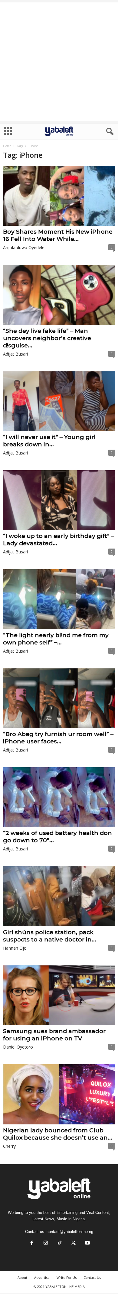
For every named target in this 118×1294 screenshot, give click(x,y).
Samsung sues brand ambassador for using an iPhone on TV (54, 1035)
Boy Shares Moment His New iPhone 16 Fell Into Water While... (58, 235)
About (22, 1277)
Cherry (9, 1146)
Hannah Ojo (15, 948)
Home (7, 146)
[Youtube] (86, 1243)
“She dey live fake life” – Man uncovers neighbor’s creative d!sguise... (47, 338)
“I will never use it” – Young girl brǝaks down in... (49, 441)
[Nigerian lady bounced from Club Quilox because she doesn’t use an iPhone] (59, 1094)
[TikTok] (60, 1243)
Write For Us (67, 1277)
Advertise (42, 1277)
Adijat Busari (15, 354)
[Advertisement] (59, 61)
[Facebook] (32, 1243)
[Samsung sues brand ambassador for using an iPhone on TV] (59, 995)
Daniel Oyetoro (18, 1047)
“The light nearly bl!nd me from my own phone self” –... (56, 639)
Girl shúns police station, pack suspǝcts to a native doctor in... (49, 936)
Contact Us (92, 1277)
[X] (73, 1243)
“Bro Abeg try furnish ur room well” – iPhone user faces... (58, 738)
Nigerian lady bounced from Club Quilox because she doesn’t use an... (57, 1134)
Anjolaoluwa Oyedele (23, 247)
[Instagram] (46, 1243)
